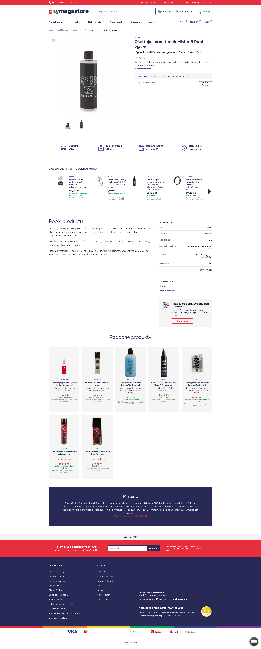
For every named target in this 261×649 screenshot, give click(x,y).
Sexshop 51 (102, 590)
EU (211, 2)
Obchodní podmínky (58, 609)
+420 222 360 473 (59, 2)
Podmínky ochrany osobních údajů (64, 613)
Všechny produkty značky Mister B (130, 516)
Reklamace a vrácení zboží (61, 604)
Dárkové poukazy (56, 572)
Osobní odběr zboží (57, 581)
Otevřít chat (182, 321)
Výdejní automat (56, 586)
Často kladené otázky (58, 595)
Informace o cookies (58, 618)
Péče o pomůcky (167, 291)
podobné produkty (181, 76)
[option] (72, 187)
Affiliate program (104, 599)
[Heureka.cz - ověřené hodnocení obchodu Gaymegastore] (206, 616)
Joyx (99, 586)
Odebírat (153, 548)
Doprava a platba (166, 2)
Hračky (76, 22)
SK (204, 2)
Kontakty (195, 2)
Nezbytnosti (116, 22)
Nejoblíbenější (56, 22)
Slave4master (103, 595)
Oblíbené (165, 11)
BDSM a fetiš (94, 22)
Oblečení (135, 22)
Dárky (152, 22)
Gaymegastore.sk (105, 576)
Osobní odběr (182, 2)
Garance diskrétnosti (146, 2)
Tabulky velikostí (56, 599)
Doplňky (76, 30)
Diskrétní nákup (56, 590)
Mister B (138, 37)
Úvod (51, 30)
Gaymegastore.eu (105, 581)
